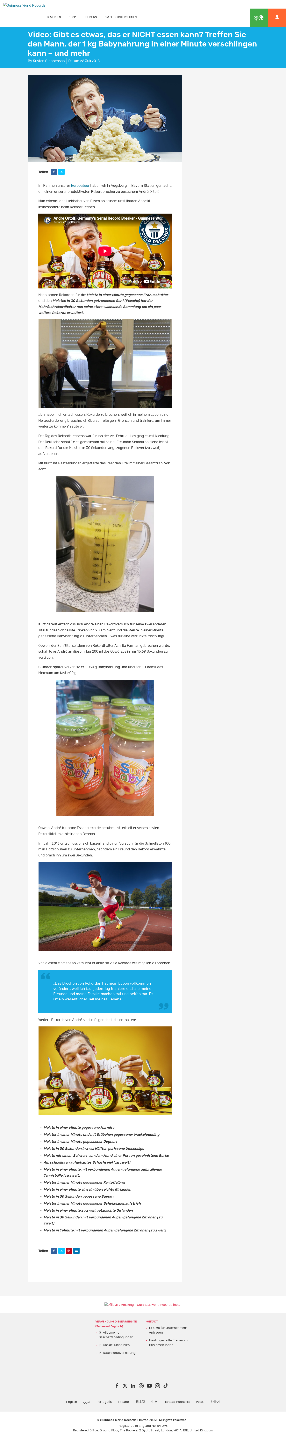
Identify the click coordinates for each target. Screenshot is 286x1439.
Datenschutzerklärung (119, 1352)
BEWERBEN (54, 17)
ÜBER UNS (90, 17)
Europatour (80, 186)
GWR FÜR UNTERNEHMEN (121, 17)
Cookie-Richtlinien (116, 1345)
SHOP (72, 17)
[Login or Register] (277, 18)
